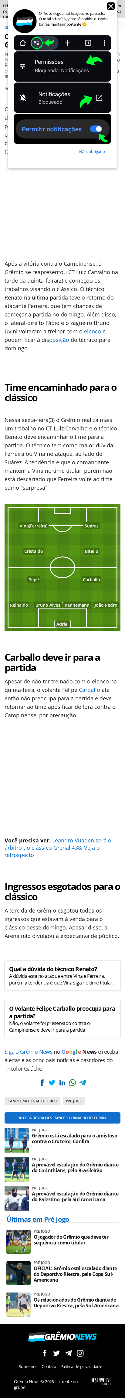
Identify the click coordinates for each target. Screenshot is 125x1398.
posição (59, 339)
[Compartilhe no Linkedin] (62, 1082)
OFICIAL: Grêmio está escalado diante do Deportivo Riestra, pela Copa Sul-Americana (75, 1274)
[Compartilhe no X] (52, 1082)
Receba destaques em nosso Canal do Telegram (62, 1118)
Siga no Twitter (56, 1353)
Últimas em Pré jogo (37, 1219)
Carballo (89, 689)
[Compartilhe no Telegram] (82, 1082)
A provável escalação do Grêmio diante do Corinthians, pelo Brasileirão (75, 1167)
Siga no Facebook (45, 1353)
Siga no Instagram (80, 1353)
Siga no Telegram (68, 1353)
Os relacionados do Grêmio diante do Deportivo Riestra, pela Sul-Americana (76, 1303)
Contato (49, 1366)
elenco (92, 331)
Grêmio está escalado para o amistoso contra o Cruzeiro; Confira (74, 1138)
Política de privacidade (81, 1366)
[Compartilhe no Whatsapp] (72, 1082)
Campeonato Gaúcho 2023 (32, 1101)
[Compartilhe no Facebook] (42, 1082)
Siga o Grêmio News (28, 1051)
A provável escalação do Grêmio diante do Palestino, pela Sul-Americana (75, 1196)
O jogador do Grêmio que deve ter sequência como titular (71, 1240)
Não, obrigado (92, 151)
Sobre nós (28, 1366)
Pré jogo (74, 1101)
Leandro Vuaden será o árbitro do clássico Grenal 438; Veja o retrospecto (58, 847)
